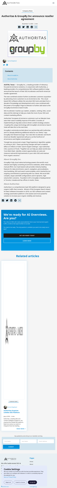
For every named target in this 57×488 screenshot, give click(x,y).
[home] (11, 3)
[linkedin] (7, 65)
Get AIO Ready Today (27, 235)
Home (31, 461)
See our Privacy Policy (10, 477)
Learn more (27, 241)
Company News (28, 11)
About (31, 464)
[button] (53, 3)
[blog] (4, 65)
